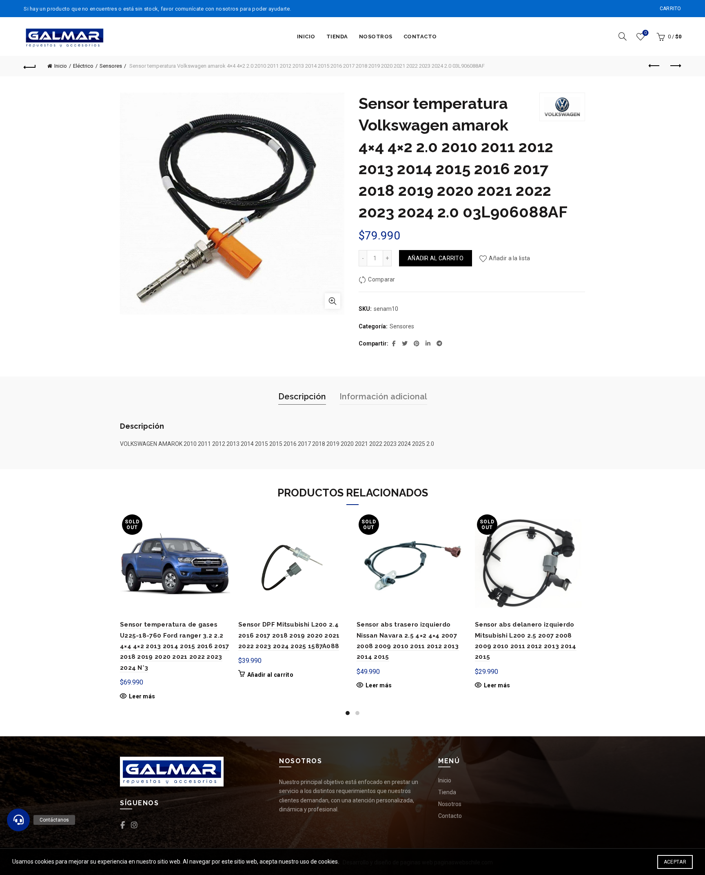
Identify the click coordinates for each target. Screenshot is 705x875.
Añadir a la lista (509, 258)
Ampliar (332, 301)
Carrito (670, 8)
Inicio (306, 36)
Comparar (381, 279)
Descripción (302, 396)
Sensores (111, 66)
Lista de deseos (645, 33)
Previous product (655, 66)
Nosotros (375, 36)
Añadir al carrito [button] (270, 674)
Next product (675, 66)
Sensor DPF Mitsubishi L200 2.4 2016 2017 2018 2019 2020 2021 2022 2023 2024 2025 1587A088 (289, 635)
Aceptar (675, 862)
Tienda (337, 36)
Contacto (420, 36)
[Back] (30, 66)
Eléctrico (83, 66)
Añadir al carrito (435, 258)
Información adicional (383, 396)
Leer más (142, 696)
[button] (18, 820)
